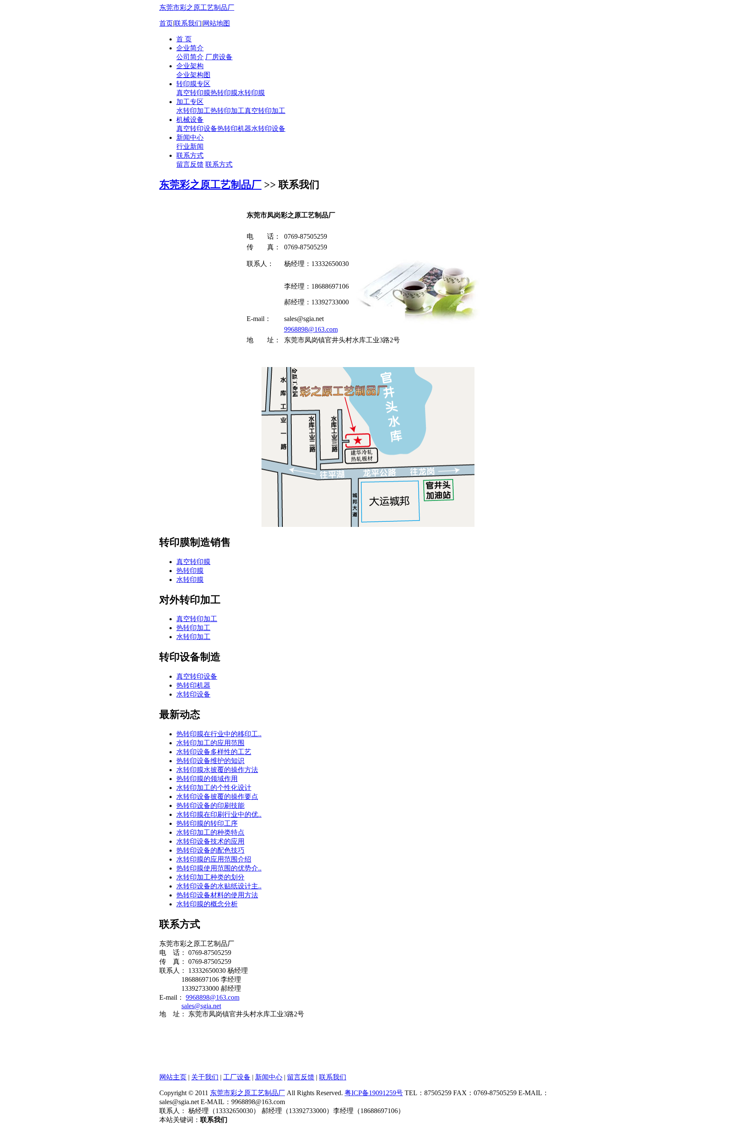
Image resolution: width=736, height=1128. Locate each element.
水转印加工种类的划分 (210, 877)
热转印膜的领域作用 (207, 778)
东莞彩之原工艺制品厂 (210, 184)
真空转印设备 (196, 128)
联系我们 (187, 23)
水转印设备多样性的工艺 (213, 751)
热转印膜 (224, 92)
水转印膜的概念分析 (207, 904)
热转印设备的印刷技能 (210, 805)
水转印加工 (193, 110)
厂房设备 (219, 57)
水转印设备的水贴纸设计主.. (219, 886)
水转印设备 (268, 128)
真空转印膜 (193, 92)
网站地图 (216, 23)
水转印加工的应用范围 (210, 742)
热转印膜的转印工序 (207, 823)
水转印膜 (251, 92)
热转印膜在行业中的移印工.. (219, 734)
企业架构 (190, 65)
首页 (166, 23)
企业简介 (190, 48)
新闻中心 (190, 137)
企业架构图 (193, 74)
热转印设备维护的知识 (210, 760)
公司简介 (190, 57)
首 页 (184, 39)
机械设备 (190, 119)
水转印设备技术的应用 (210, 841)
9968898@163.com (311, 329)
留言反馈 (190, 164)
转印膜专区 (193, 83)
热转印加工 (227, 110)
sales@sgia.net (201, 1005)
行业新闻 (190, 146)
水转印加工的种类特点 (210, 832)
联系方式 (190, 155)
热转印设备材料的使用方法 (217, 895)
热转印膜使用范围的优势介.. (219, 868)
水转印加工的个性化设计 (213, 787)
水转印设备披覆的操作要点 (217, 796)
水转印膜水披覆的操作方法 (217, 769)
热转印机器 (234, 128)
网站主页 (173, 1077)
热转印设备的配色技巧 (210, 850)
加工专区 (190, 101)
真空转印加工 (264, 110)
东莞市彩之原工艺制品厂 (196, 7)
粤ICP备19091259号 (374, 1092)
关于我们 (204, 1077)
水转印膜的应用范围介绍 (213, 859)
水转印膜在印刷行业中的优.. (219, 814)
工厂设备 (236, 1077)
